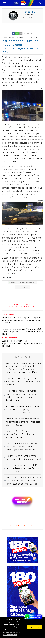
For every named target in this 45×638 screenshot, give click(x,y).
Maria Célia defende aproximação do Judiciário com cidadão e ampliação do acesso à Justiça (24, 480)
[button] (12, 633)
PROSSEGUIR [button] (34, 627)
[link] (13, 33)
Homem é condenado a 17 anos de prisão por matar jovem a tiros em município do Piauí (22, 330)
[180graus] (16, 3)
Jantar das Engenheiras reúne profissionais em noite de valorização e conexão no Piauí (21, 446)
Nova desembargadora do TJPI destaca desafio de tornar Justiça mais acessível (22, 468)
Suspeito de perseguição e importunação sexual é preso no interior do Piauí (22, 342)
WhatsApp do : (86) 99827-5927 (23, 282)
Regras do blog (28, 17)
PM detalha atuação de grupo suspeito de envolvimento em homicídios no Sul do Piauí (21, 319)
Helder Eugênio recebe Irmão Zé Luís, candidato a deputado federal (23, 457)
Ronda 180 (29, 12)
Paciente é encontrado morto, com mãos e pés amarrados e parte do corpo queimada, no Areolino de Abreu (21, 395)
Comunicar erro (22, 287)
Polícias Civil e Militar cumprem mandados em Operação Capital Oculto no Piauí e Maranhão (22, 409)
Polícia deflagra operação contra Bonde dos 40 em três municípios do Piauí (23, 381)
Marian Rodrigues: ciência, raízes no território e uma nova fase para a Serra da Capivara (23, 421)
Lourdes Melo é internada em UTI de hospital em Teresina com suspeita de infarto (23, 434)
